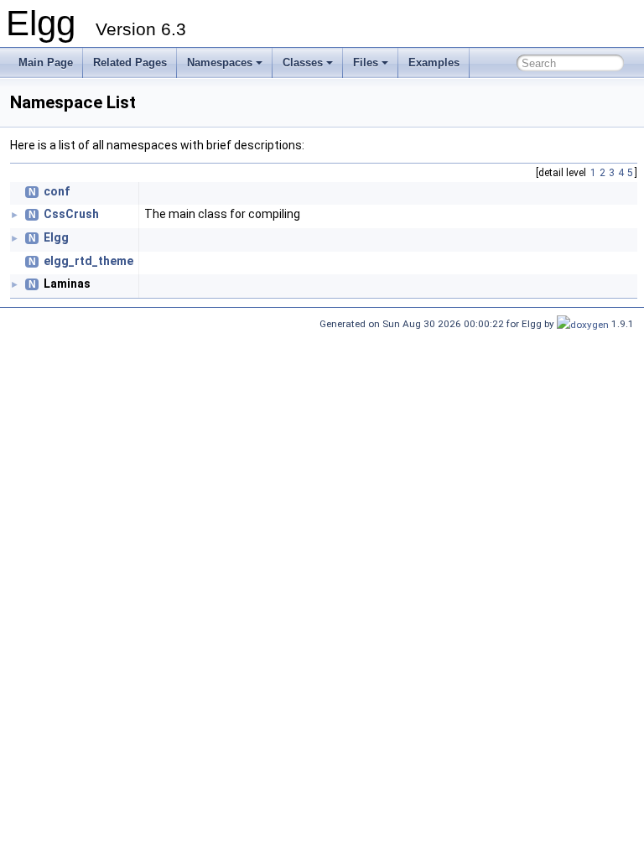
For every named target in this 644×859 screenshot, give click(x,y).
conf (57, 191)
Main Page (45, 62)
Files (365, 62)
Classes (303, 62)
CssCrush (71, 214)
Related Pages (130, 62)
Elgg (56, 237)
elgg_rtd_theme (88, 261)
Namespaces (219, 62)
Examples (434, 62)
